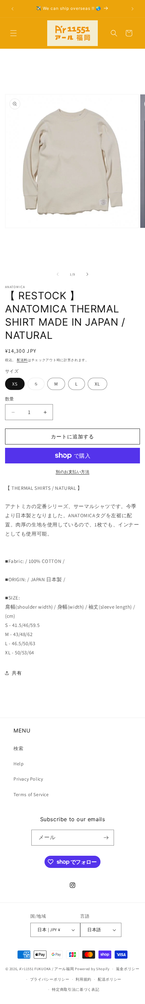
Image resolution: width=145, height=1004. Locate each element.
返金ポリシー (128, 968)
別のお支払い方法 (72, 471)
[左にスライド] (57, 274)
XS (15, 384)
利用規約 (83, 979)
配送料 (22, 360)
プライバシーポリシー (49, 979)
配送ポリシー (109, 979)
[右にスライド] (87, 274)
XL (97, 384)
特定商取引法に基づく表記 (75, 989)
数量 (9, 399)
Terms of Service (31, 794)
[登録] (106, 838)
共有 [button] (17, 673)
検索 (18, 748)
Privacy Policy (28, 779)
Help (18, 764)
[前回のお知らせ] (12, 8)
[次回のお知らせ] (132, 8)
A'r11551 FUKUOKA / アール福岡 (46, 968)
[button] (13, 33)
